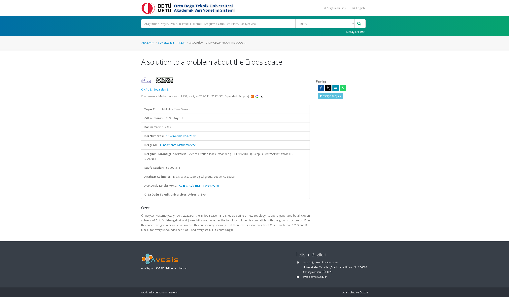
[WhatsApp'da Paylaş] (343, 88)
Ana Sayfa (148, 42)
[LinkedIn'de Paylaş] (335, 88)
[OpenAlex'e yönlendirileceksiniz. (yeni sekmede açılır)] (261, 96)
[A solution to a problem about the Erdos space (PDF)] (146, 80)
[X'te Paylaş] (328, 88)
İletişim (183, 268)
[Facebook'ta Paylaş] (321, 88)
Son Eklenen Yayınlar (171, 42)
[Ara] (359, 23)
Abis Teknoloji (350, 292)
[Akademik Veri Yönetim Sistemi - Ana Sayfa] (157, 8)
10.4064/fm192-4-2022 (181, 136)
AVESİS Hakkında (166, 268)
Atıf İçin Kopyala (331, 96)
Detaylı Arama (355, 32)
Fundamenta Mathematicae (178, 145)
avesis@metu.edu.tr (315, 276)
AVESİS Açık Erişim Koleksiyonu (199, 185)
